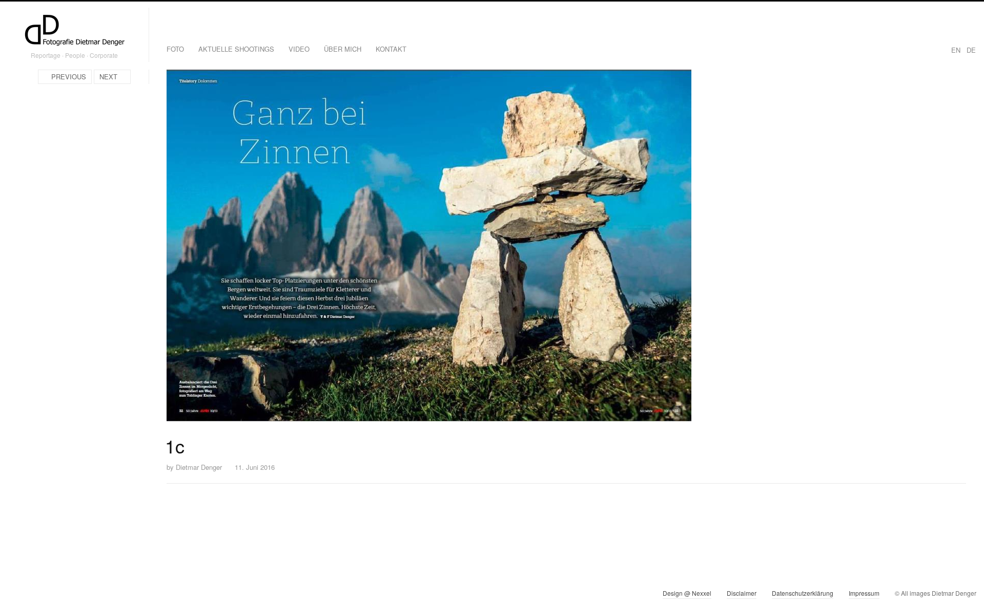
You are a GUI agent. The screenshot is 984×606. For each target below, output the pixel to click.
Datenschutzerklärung (802, 593)
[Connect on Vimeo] (34, 595)
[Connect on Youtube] (52, 595)
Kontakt (391, 49)
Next (108, 76)
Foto (175, 49)
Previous (68, 76)
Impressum (864, 593)
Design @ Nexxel (687, 593)
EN (955, 50)
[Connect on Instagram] (16, 595)
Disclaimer (741, 593)
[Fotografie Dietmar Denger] (74, 31)
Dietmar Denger (199, 467)
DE (971, 50)
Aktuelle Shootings (236, 49)
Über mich (342, 49)
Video (299, 49)
